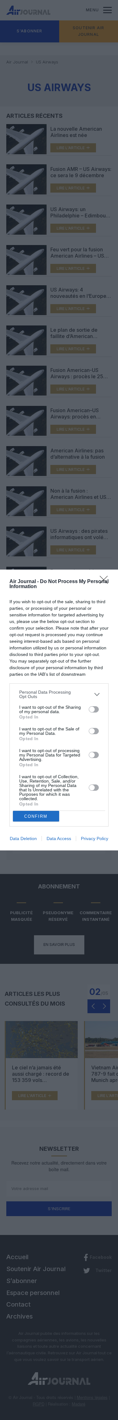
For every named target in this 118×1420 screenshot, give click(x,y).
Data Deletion (23, 838)
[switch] (94, 709)
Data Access (59, 838)
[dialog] (59, 710)
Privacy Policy (94, 838)
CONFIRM (36, 816)
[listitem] (59, 694)
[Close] (106, 582)
